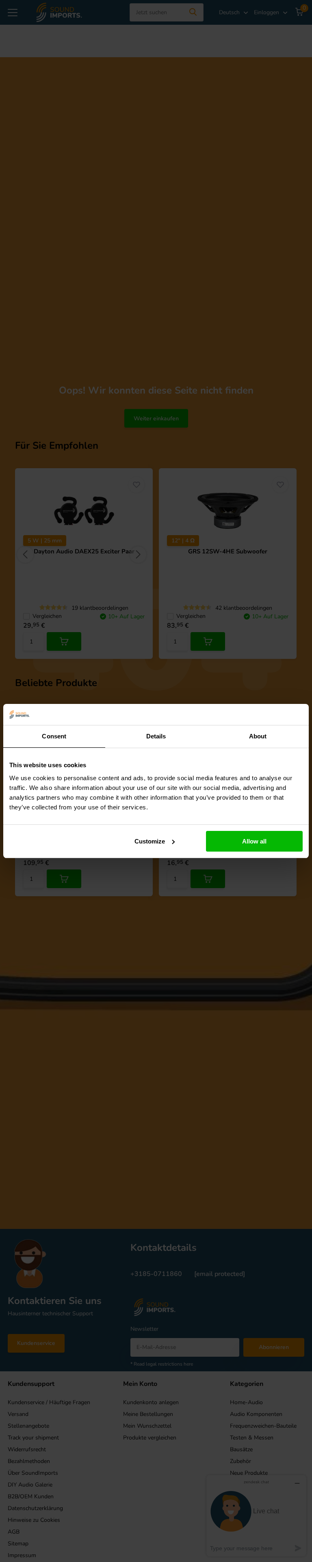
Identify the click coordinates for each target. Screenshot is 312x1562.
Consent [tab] (54, 736)
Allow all (254, 841)
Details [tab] (156, 736)
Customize (149, 841)
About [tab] (258, 736)
